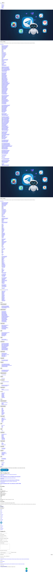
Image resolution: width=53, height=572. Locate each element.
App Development (4, 155)
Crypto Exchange (2, 441)
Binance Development (4, 78)
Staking (2, 247)
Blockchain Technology (4, 222)
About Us (3, 6)
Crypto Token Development (5, 127)
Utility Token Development (5, 130)
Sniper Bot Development (4, 147)
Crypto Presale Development (5, 327)
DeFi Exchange (3, 138)
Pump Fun (3, 243)
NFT (1, 368)
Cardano (3, 411)
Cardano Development (4, 315)
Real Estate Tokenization (4, 126)
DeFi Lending (3, 112)
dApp (2, 224)
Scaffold (3, 164)
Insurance (3, 294)
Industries (3, 5)
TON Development (4, 313)
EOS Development (4, 92)
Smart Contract (3, 239)
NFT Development (4, 286)
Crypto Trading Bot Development (5, 143)
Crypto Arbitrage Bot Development (6, 364)
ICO (2, 421)
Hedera (2, 237)
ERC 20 (3, 436)
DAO (2, 251)
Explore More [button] (2, 44)
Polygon (3, 236)
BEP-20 (3, 259)
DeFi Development (4, 109)
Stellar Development (4, 91)
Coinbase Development (4, 132)
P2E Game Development (4, 162)
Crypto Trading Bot (4, 452)
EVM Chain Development (5, 82)
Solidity (2, 240)
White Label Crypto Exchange (5, 165)
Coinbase (3, 270)
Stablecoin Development (4, 123)
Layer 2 (2, 221)
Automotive (3, 295)
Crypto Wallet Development (5, 140)
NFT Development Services (5, 370)
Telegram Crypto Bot (4, 280)
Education (3, 395)
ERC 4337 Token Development (5, 68)
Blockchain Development (5, 218)
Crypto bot (2, 362)
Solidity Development (4, 97)
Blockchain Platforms (3, 406)
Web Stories (3, 288)
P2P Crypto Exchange (4, 137)
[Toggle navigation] (3, 2)
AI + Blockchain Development (5, 381)
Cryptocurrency (2, 432)
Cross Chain (3, 249)
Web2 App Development (3, 373)
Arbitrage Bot (3, 279)
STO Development (4, 102)
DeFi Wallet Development (5, 360)
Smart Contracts (2, 323)
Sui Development (4, 74)
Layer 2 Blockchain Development (5, 307)
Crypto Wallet (3, 276)
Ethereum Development (4, 79)
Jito (2, 250)
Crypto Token (3, 438)
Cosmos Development (4, 321)
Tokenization (3, 264)
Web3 (1, 429)
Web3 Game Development (5, 115)
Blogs (2, 7)
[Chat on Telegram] (26, 571)
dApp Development (4, 73)
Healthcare (3, 299)
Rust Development (4, 98)
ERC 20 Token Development (5, 122)
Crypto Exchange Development (5, 134)
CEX (2, 269)
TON (2, 409)
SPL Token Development (4, 366)
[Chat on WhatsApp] (26, 569)
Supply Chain (3, 291)
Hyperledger (3, 413)
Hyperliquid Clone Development (5, 83)
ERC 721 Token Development (5, 345)
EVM (2, 232)
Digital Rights (3, 300)
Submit (51, 554)
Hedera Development (4, 87)
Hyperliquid (3, 233)
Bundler (3, 403)
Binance (3, 228)
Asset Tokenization (4, 347)
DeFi (2, 427)
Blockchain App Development (5, 67)
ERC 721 (3, 260)
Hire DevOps (3, 157)
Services (3, 4)
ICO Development (4, 103)
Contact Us (1, 566)
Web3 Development (4, 339)
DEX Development (4, 133)
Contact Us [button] (1, 9)
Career (4, 566)
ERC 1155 (3, 434)
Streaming (3, 393)
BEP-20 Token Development (5, 344)
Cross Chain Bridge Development (5, 105)
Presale (2, 244)
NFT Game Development (5, 153)
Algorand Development (4, 319)
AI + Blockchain (2, 380)
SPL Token (3, 283)
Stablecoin (3, 263)
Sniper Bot (3, 454)
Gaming (1, 383)
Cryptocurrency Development (5, 117)
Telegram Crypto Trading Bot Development (7, 146)
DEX (2, 271)
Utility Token (3, 267)
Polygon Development (4, 86)
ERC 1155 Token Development (5, 118)
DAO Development (4, 108)
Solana (2, 408)
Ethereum (3, 229)
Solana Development (4, 312)
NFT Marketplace (4, 285)
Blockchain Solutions (4, 71)
